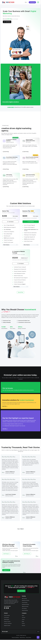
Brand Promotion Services (32, 157)
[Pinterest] (6, 608)
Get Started (8, 21)
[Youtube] (8, 608)
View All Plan (20, 292)
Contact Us (5, 570)
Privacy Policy (28, 637)
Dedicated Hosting (30, 174)
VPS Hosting (9, 174)
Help (26, 2)
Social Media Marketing (11, 157)
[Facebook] (4, 608)
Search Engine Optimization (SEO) (30, 140)
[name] (8, 2)
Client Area (33, 2)
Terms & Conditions (15, 637)
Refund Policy (22, 637)
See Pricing (5, 553)
